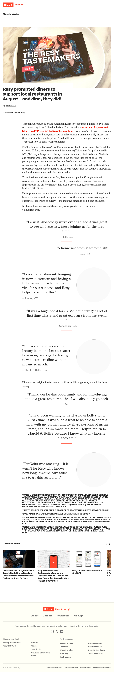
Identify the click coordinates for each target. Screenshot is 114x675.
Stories (34, 642)
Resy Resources (95, 643)
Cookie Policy (85, 668)
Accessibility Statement (102, 668)
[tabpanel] (20, 565)
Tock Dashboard (95, 653)
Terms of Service (71, 668)
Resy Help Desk (95, 647)
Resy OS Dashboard (96, 650)
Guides (34, 646)
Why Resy (64, 653)
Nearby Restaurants (12, 642)
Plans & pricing (66, 650)
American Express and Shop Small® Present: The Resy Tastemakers (65, 129)
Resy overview (66, 643)
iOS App (78, 615)
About (35, 615)
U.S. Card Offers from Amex (40, 654)
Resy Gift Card (9, 646)
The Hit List (36, 649)
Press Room (11, 105)
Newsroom (11, 14)
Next (109, 544)
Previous (106, 544)
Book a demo (65, 657)
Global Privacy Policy (54, 668)
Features (64, 647)
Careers (47, 615)
